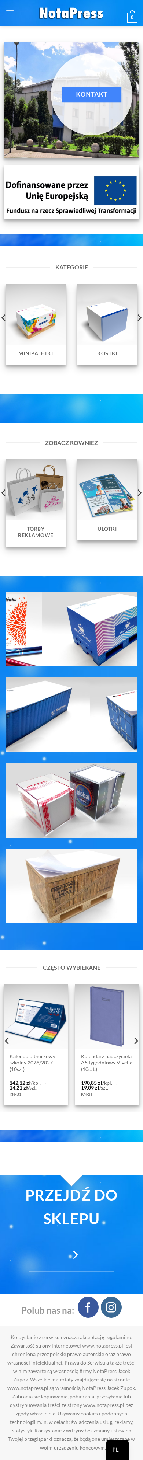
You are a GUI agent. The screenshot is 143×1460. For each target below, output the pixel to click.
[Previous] (7, 1041)
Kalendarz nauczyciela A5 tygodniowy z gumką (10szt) (107, 1062)
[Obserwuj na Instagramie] (111, 1307)
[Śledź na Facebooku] (88, 1307)
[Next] (135, 1041)
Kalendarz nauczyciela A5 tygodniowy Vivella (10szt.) (36, 1062)
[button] (10, 13)
